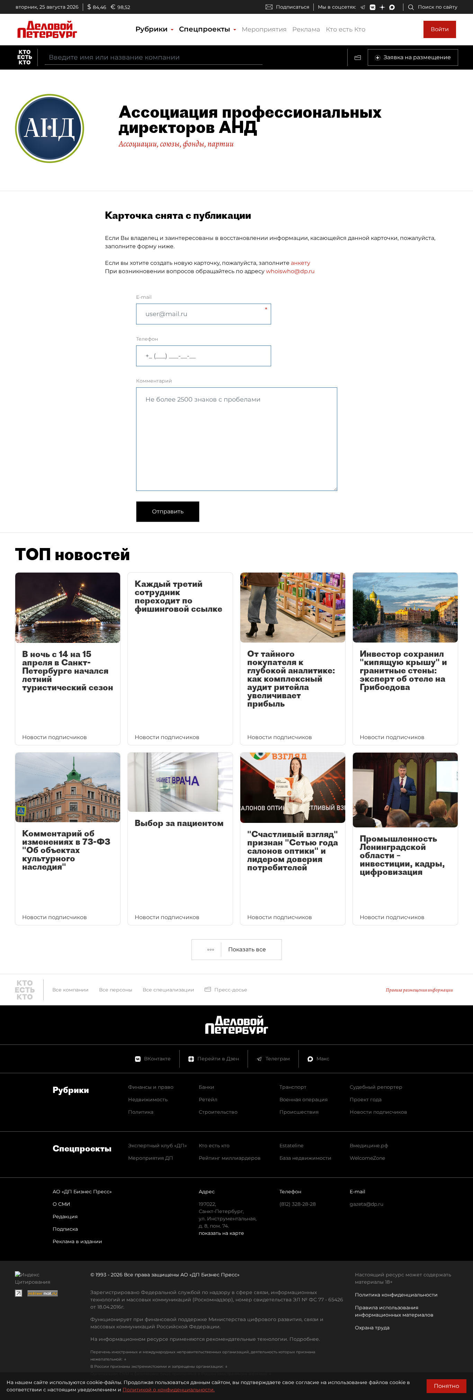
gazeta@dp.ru (366, 1204)
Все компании (70, 990)
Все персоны (115, 990)
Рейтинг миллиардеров (230, 1158)
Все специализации (168, 990)
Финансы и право (150, 1087)
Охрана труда (372, 1328)
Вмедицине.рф (369, 1145)
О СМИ (61, 1204)
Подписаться (292, 7)
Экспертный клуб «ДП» (157, 1145)
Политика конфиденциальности (396, 1295)
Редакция (65, 1216)
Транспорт (292, 1087)
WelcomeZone (367, 1158)
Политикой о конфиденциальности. (169, 1389)
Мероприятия (264, 29)
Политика (140, 1112)
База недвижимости (305, 1158)
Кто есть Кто (345, 29)
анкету (300, 263)
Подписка (65, 1229)
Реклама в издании (77, 1241)
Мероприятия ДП (150, 1158)
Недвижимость (148, 1099)
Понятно (446, 1386)
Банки (206, 1087)
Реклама (306, 29)
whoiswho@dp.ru (290, 271)
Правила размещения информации (419, 990)
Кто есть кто (214, 1145)
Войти (440, 29)
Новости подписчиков (378, 1112)
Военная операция (303, 1099)
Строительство (218, 1112)
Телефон (147, 339)
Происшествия (299, 1112)
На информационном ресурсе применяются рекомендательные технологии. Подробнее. (205, 1339)
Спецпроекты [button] (205, 29)
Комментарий (154, 381)
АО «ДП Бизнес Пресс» (82, 1191)
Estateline (291, 1145)
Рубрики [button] (152, 29)
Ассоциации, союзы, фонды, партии (176, 143)
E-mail (144, 297)
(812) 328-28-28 (297, 1204)
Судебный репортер (376, 1087)
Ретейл (208, 1099)
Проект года (366, 1099)
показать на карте (221, 1233)
